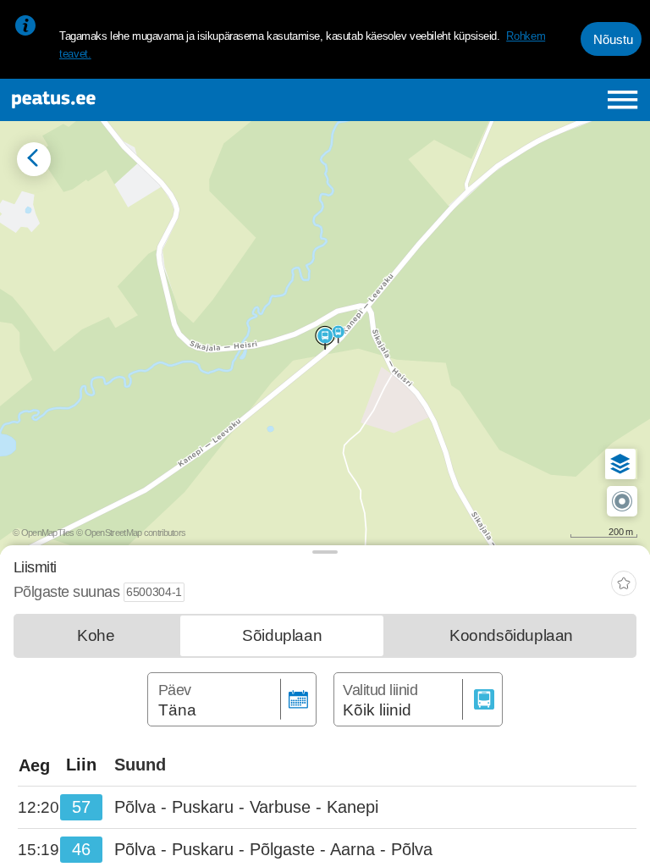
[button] (620, 464)
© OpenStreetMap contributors (130, 532)
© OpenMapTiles (43, 532)
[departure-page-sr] (39, 808)
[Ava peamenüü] (622, 99)
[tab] (95, 636)
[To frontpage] (123, 99)
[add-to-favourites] (623, 585)
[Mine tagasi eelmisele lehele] (34, 159)
